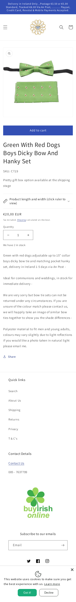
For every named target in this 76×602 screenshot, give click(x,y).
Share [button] (12, 357)
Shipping (21, 220)
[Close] (72, 570)
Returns (13, 419)
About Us (14, 400)
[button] (5, 27)
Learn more (52, 584)
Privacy (13, 429)
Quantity (8, 227)
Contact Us (16, 463)
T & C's (12, 438)
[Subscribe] (62, 545)
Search (13, 391)
